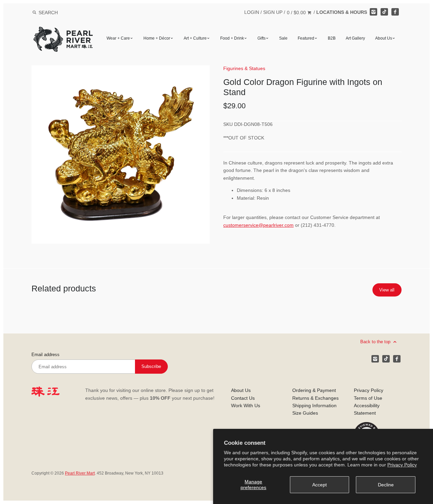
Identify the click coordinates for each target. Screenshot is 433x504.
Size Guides (305, 413)
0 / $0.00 (297, 12)
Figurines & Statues (244, 68)
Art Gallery (355, 38)
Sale (283, 38)
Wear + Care (118, 38)
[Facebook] (395, 12)
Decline (386, 484)
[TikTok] (384, 12)
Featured (306, 38)
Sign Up (272, 12)
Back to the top (376, 341)
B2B (332, 38)
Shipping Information (314, 405)
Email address (45, 354)
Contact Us (243, 398)
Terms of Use (368, 398)
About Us (383, 38)
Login (251, 12)
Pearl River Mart (80, 473)
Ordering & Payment (314, 390)
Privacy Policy (402, 464)
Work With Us (245, 405)
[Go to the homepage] (63, 32)
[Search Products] (34, 12)
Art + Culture (195, 38)
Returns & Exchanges (315, 398)
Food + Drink (232, 38)
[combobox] (57, 12)
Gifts (261, 38)
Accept (319, 484)
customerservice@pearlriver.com (258, 225)
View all (386, 289)
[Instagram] (373, 12)
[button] (120, 154)
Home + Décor (156, 38)
